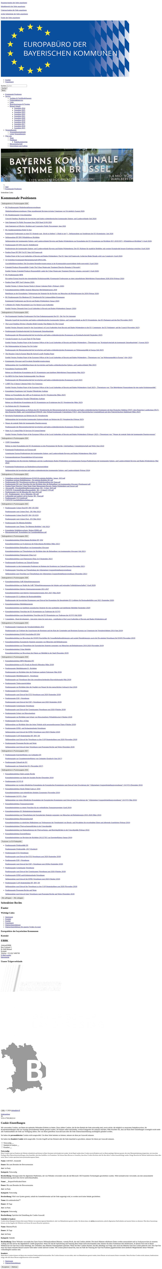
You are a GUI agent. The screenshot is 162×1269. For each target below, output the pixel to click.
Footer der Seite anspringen (10, 18)
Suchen (3, 86)
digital (15, 1110)
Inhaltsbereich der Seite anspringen (13, 6)
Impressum (9, 917)
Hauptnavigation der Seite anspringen (14, 3)
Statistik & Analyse (10, 1145)
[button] (13, 94)
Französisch (9, 923)
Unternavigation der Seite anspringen (14, 10)
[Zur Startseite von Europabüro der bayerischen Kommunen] (65, 76)
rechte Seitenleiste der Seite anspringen (14, 14)
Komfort (6, 1147)
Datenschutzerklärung (12, 925)
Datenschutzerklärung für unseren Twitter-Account (23, 927)
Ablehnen (15, 1267)
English (8, 921)
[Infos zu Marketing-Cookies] (18, 1145)
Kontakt (8, 919)
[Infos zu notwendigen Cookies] (13, 1143)
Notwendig (7, 1143)
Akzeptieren (5, 1267)
